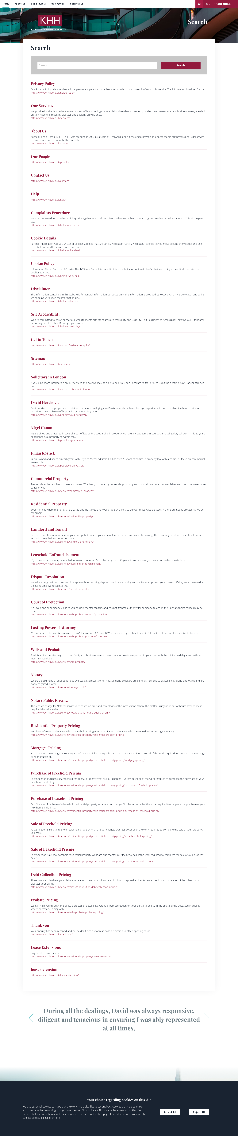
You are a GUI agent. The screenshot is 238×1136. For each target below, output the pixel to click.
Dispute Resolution (47, 576)
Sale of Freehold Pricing (51, 823)
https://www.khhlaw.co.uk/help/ (48, 199)
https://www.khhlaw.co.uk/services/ (50, 118)
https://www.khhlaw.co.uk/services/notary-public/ (58, 687)
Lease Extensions (46, 947)
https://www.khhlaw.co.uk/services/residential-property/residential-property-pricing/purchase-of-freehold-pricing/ (94, 785)
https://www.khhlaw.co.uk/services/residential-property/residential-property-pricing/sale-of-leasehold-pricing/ (92, 861)
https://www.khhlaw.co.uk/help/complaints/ (55, 225)
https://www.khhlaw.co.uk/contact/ (50, 180)
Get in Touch (42, 339)
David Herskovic (45, 402)
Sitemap (38, 358)
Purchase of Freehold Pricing (56, 772)
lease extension (44, 969)
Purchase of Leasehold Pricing (57, 798)
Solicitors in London (48, 376)
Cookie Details (43, 237)
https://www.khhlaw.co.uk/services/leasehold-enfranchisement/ (66, 563)
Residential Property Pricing (55, 725)
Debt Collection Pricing (51, 874)
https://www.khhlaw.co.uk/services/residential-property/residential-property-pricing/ (78, 734)
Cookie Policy (42, 263)
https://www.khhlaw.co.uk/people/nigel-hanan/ (57, 440)
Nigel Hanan (41, 427)
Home (6, 3)
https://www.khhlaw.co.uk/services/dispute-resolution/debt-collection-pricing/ (74, 887)
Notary (37, 674)
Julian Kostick (43, 453)
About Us (20, 3)
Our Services (38, 3)
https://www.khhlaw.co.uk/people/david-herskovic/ (59, 414)
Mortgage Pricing (46, 747)
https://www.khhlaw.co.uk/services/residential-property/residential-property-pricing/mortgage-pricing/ (87, 760)
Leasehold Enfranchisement (55, 554)
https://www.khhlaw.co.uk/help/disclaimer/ (54, 301)
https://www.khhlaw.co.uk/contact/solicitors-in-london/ (61, 389)
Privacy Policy (43, 83)
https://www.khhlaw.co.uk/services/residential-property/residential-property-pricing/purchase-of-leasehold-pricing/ (95, 810)
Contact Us (76, 3)
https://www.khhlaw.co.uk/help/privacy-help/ (55, 275)
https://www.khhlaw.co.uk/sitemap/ (50, 364)
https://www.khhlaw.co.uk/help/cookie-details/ (56, 250)
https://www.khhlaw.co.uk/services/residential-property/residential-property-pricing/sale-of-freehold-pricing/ (91, 836)
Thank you (40, 925)
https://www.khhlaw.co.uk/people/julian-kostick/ (57, 465)
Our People (58, 3)
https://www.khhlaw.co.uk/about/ (49, 143)
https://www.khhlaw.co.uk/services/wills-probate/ (58, 661)
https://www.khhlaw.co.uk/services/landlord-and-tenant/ (62, 541)
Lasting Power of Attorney (53, 627)
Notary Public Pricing (49, 700)
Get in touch (199, 3)
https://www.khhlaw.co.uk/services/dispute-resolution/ (61, 589)
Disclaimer (40, 288)
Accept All (170, 1112)
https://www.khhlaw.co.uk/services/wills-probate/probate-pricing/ (67, 912)
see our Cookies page (96, 1114)
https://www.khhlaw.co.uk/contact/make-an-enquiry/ (60, 345)
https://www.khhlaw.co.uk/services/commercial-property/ (62, 491)
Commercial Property (49, 478)
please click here (50, 1117)
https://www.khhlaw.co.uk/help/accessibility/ (55, 326)
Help (35, 193)
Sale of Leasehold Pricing (52, 849)
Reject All (199, 1112)
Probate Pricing (44, 899)
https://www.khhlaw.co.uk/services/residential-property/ (62, 516)
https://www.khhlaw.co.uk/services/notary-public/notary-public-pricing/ (70, 712)
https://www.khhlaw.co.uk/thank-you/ (51, 934)
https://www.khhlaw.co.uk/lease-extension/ (55, 975)
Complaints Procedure (50, 212)
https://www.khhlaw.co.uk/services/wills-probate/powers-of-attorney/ (69, 636)
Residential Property (49, 503)
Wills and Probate (46, 649)
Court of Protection (47, 601)
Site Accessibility (45, 314)
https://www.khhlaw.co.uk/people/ (50, 162)
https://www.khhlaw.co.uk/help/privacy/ (53, 92)
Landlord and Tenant (49, 529)
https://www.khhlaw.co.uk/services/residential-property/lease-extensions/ (72, 956)
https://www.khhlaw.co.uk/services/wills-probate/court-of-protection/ (69, 614)
